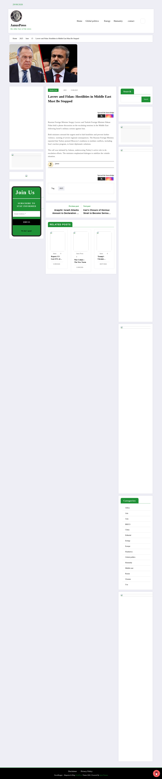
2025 (65, 90)
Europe (127, 546)
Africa (127, 508)
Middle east (53, 90)
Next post (86, 206)
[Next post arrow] (113, 210)
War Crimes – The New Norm (80, 261)
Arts (126, 513)
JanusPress (18, 25)
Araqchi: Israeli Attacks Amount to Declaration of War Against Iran (65, 212)
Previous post (74, 206)
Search (127, 91)
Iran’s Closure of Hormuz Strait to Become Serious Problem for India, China (96, 212)
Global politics (92, 21)
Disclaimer (72, 771)
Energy (107, 21)
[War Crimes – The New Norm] (80, 241)
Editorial (128, 535)
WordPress (78, 775)
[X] (101, 116)
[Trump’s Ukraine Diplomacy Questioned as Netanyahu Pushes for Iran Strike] (104, 241)
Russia (127, 574)
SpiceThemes (104, 775)
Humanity (118, 21)
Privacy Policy (86, 771)
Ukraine (128, 579)
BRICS (127, 524)
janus (57, 163)
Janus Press (79, 253)
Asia (126, 519)
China (127, 530)
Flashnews (129, 552)
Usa (126, 584)
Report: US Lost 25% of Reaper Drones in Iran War (56, 258)
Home (79, 21)
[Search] (142, 21)
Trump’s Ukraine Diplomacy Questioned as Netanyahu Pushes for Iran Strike (103, 258)
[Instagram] (110, 116)
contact (131, 21)
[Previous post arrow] (49, 210)
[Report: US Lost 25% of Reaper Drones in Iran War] (57, 241)
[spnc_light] (149, 21)
